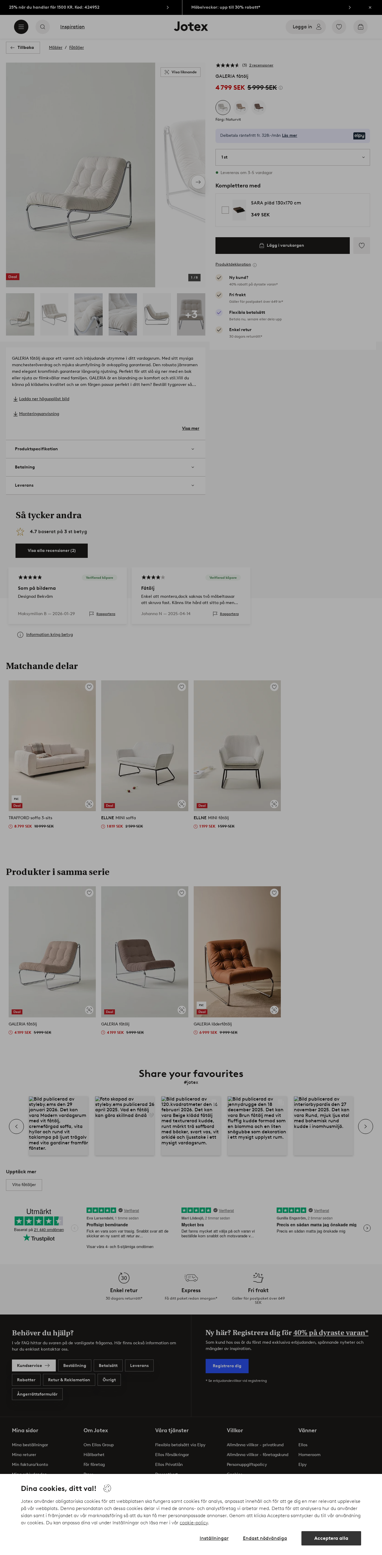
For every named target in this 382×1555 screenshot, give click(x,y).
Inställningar (214, 1538)
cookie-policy (194, 1522)
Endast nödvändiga (265, 1538)
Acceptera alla (331, 1538)
